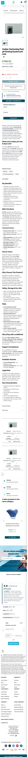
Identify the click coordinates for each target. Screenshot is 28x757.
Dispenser (5, 171)
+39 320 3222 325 (14, 732)
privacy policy (13, 562)
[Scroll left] (3, 520)
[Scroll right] (21, 520)
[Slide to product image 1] (5, 43)
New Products (17, 684)
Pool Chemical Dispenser (8, 174)
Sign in (2, 682)
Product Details (6, 406)
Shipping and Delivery (18, 707)
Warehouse (16, 694)
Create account (4, 684)
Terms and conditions (18, 711)
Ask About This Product (13, 100)
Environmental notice (5, 709)
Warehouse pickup (5, 716)
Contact (16, 691)
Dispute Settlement (5, 698)
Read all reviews (13, 643)
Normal (10, 171)
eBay (7, 623)
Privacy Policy (4, 694)
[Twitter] (13, 745)
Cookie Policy (4, 691)
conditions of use (16, 561)
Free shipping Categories (6, 711)
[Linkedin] (21, 745)
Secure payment (17, 704)
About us (3, 704)
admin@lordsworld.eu (14, 733)
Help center (3, 707)
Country (5, 106)
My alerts (3, 687)
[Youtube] (17, 745)
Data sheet (5, 410)
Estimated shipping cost (6, 713)
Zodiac (17, 174)
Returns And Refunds (18, 709)
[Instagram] (9, 745)
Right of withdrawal (5, 696)
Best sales (16, 680)
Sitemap (16, 696)
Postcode (5, 112)
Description (5, 179)
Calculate (13, 118)
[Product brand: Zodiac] (4, 57)
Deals (15, 682)
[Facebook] (6, 745)
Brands (15, 687)
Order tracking (4, 680)
